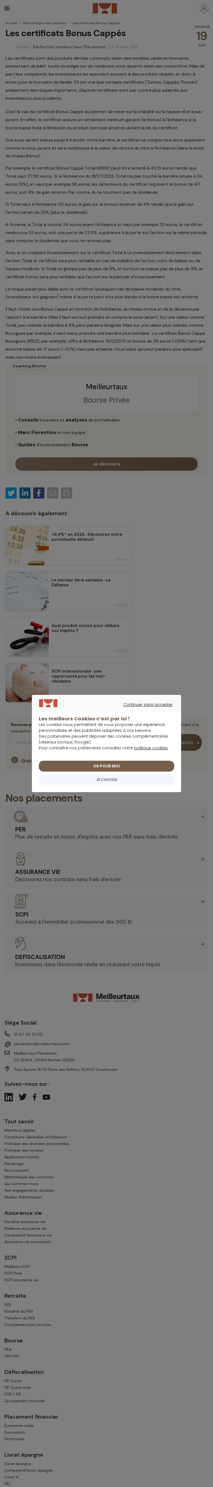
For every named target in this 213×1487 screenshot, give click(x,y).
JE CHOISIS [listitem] (106, 779)
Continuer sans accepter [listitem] (104, 711)
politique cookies (151, 748)
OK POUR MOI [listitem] (106, 766)
